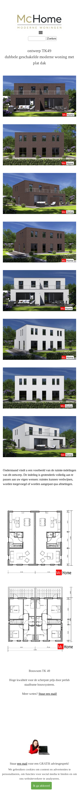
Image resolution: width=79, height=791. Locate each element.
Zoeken (51, 38)
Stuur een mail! (48, 693)
